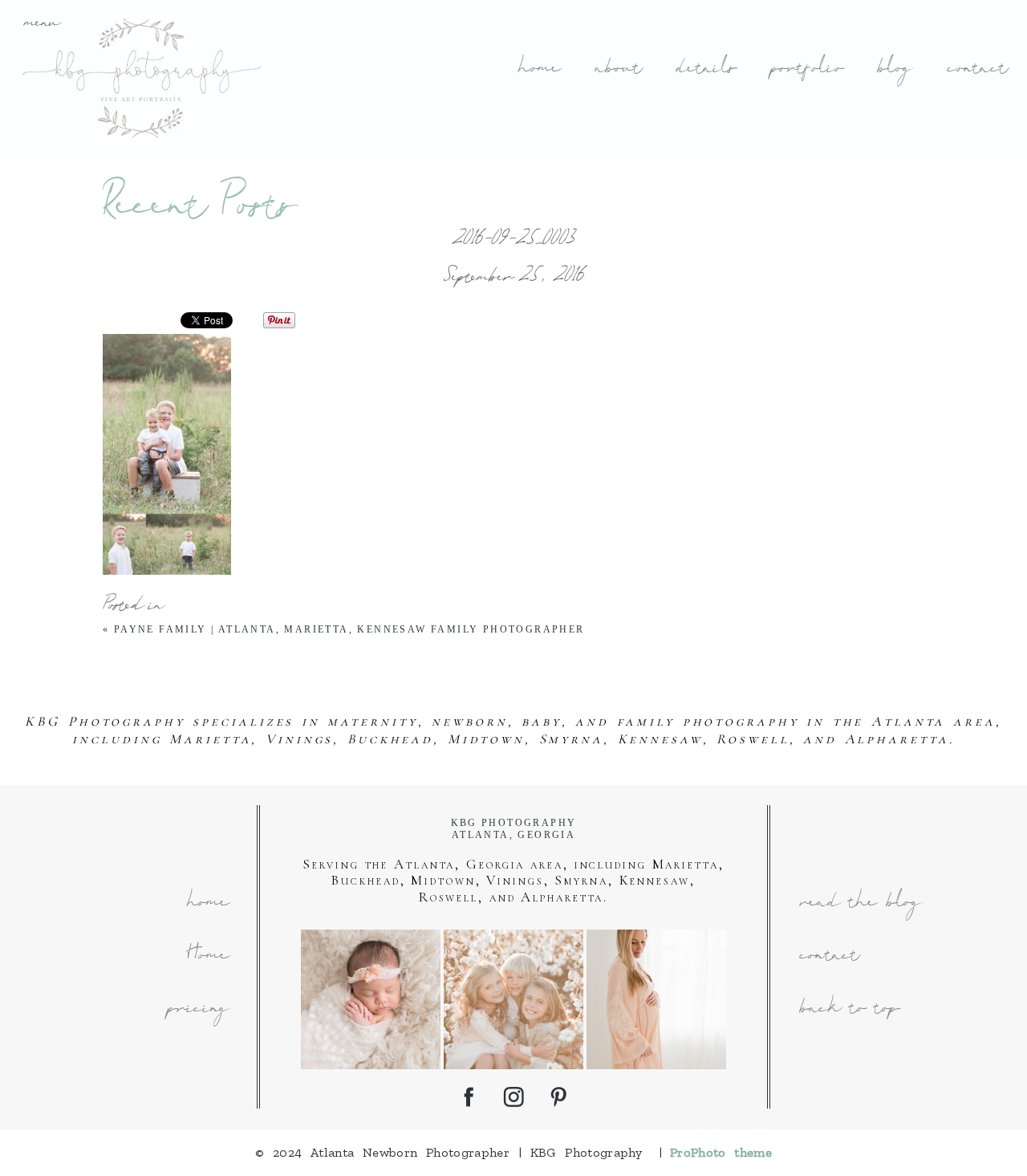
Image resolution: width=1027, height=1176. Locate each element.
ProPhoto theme (721, 1152)
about (617, 69)
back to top (849, 1009)
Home (207, 956)
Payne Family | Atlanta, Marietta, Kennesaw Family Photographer (349, 629)
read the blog (859, 903)
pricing (197, 1009)
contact (976, 69)
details (705, 69)
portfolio (806, 69)
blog (894, 69)
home (538, 69)
